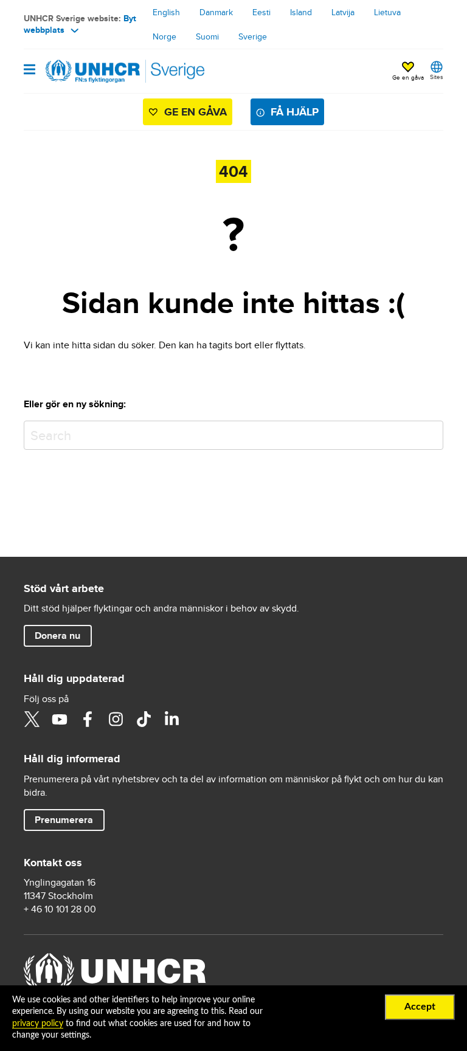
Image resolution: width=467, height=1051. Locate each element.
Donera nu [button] (57, 636)
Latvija (343, 12)
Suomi (207, 36)
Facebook (87, 719)
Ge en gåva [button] (408, 77)
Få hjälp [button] (295, 112)
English (166, 12)
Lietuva (387, 12)
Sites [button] (436, 76)
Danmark (216, 12)
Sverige (252, 36)
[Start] (85, 71)
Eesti (261, 12)
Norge (164, 36)
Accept (419, 1006)
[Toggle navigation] (29, 70)
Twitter (32, 719)
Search (431, 432)
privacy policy (37, 1023)
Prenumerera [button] (64, 820)
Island (301, 12)
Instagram (115, 719)
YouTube (59, 719)
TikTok (143, 719)
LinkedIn (171, 719)
